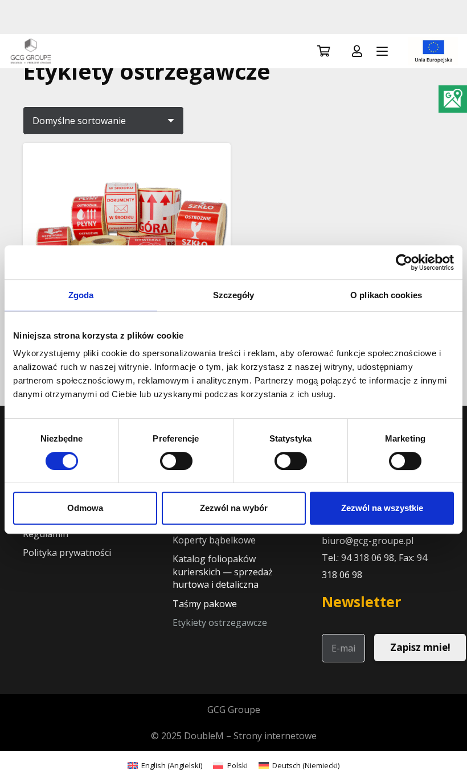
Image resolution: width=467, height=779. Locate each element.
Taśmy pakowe (205, 603)
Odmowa (85, 508)
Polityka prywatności (67, 552)
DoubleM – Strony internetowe (250, 735)
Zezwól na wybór (234, 508)
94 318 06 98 (367, 557)
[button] (382, 51)
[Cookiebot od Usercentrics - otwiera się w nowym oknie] (404, 262)
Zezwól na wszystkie (382, 508)
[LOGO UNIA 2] (433, 51)
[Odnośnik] (357, 51)
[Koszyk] (324, 51)
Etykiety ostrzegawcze (220, 622)
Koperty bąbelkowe (214, 540)
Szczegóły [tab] (234, 295)
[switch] (176, 461)
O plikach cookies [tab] (386, 295)
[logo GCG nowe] (30, 51)
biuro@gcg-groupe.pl (367, 540)
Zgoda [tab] (81, 295)
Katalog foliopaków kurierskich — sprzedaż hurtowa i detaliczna (223, 572)
